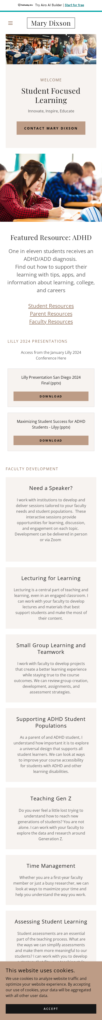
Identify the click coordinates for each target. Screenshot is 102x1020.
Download (51, 396)
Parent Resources (51, 313)
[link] (51, 23)
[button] (12, 23)
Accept (51, 1009)
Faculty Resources (51, 321)
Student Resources (51, 305)
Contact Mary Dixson (51, 128)
